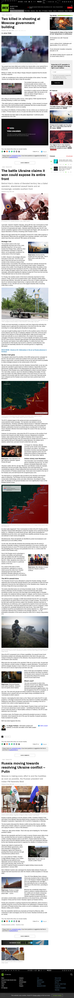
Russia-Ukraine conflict (8, 924)
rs (16, 970)
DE (10, 0)
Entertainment (61, 10)
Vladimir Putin (20, 924)
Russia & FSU (9, 14)
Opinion (55, 10)
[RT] (20, 1)
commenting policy (16, 155)
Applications (39, 980)
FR (12, 0)
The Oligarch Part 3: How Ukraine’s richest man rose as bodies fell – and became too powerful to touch (60, 146)
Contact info (57, 985)
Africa (40, 10)
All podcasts (69, 156)
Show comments (25, 162)
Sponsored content (41, 985)
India (37, 10)
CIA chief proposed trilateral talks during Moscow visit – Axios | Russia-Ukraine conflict (46, 7)
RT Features (45, 10)
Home (3, 14)
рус (9, 970)
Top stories (53, 15)
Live (38, 978)
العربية (2, 0)
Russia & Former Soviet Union (17, 10)
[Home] (5, 8)
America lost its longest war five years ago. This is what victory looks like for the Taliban (61, 126)
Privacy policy (58, 980)
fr (13, 970)
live (70, 7)
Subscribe (57, 83)
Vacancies (57, 989)
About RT (57, 982)
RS (14, 0)
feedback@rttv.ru (13, 157)
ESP (5, 0)
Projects (70, 10)
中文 (19, 970)
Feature (7, 736)
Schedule (39, 984)
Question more (14, 7)
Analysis (50, 10)
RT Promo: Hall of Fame (60, 984)
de (11, 970)
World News (27, 10)
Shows (66, 10)
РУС (8, 0)
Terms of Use (58, 978)
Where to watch (40, 982)
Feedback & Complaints (60, 987)
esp (6, 970)
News (2, 978)
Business (33, 10)
